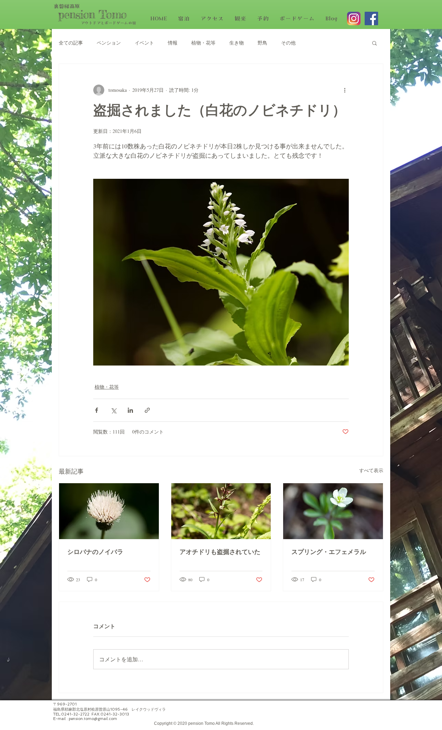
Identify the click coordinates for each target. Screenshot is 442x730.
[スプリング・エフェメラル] (333, 511)
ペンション (109, 42)
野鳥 (262, 42)
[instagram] (354, 18)
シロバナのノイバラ (95, 552)
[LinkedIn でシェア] (130, 410)
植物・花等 (203, 42)
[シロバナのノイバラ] (109, 511)
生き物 (236, 42)
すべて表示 (371, 470)
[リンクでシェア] (147, 410)
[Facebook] (371, 18)
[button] (374, 43)
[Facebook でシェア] (96, 410)
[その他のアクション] (344, 90)
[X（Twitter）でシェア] (113, 410)
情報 (172, 42)
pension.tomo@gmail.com (93, 719)
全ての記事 (71, 42)
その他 (288, 42)
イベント (144, 42)
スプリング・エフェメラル (328, 552)
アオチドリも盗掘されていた (220, 552)
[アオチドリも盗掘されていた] (221, 511)
